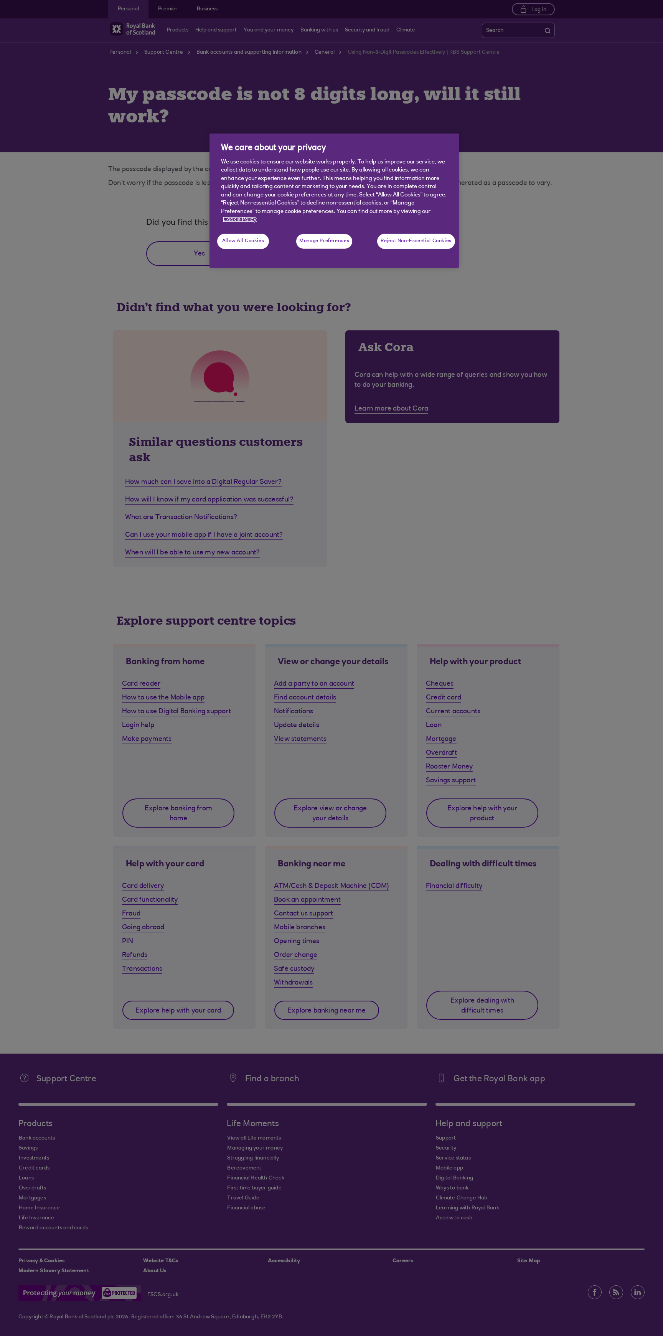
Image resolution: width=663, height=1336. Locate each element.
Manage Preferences (324, 241)
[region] (334, 201)
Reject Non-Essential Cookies (416, 241)
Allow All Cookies (243, 241)
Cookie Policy (240, 220)
